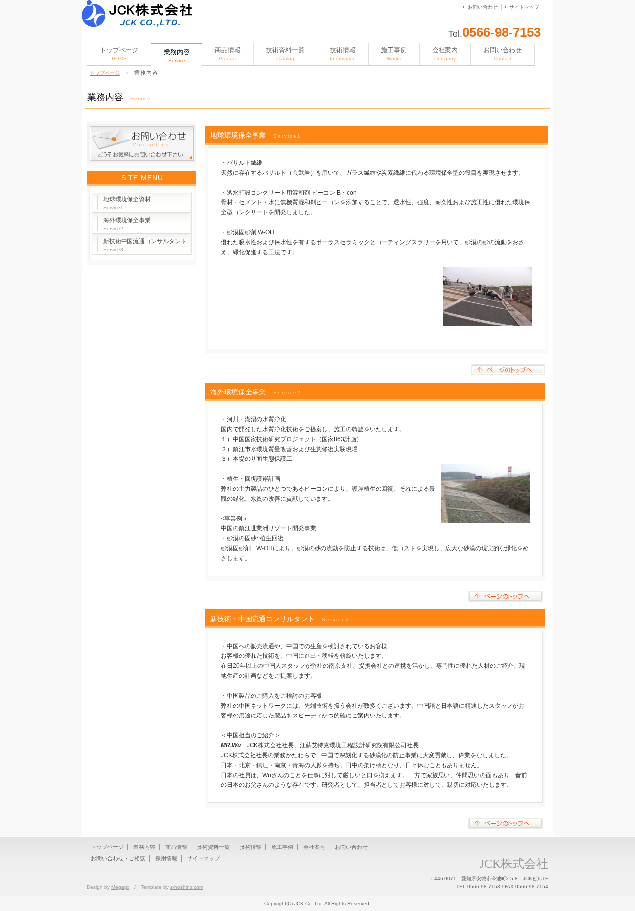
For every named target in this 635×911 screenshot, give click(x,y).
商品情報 (228, 53)
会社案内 (445, 53)
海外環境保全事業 (127, 224)
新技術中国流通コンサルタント (145, 245)
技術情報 (343, 53)
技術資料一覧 (285, 53)
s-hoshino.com (186, 887)
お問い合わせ (483, 7)
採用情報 (166, 858)
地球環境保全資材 (127, 203)
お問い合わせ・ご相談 (118, 858)
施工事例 (394, 53)
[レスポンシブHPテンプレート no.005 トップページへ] (137, 3)
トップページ (119, 53)
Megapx (120, 887)
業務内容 (144, 847)
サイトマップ (524, 7)
